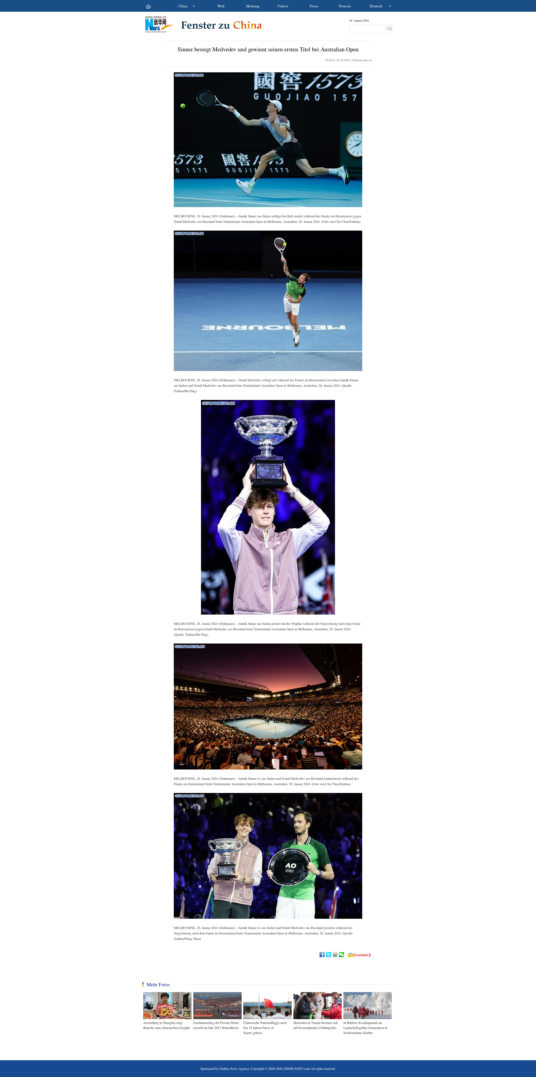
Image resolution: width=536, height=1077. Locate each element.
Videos (282, 5)
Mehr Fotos (158, 984)
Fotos (314, 5)
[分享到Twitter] (329, 954)
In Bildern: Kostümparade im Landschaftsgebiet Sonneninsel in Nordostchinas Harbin (365, 1027)
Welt (220, 5)
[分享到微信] (342, 954)
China (182, 5)
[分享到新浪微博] (335, 954)
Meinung (252, 5)
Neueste (345, 5)
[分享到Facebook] (322, 954)
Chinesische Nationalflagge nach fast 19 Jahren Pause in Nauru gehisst (265, 1027)
